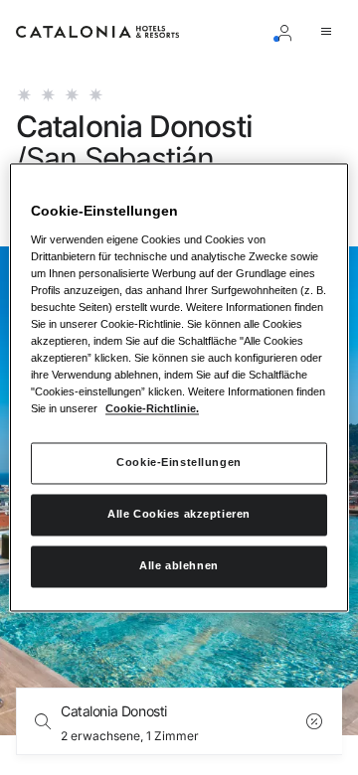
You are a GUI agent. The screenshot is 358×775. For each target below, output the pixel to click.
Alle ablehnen (178, 566)
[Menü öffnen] (330, 32)
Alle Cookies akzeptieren (179, 515)
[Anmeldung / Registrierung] (288, 32)
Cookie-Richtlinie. (152, 409)
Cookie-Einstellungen (178, 463)
